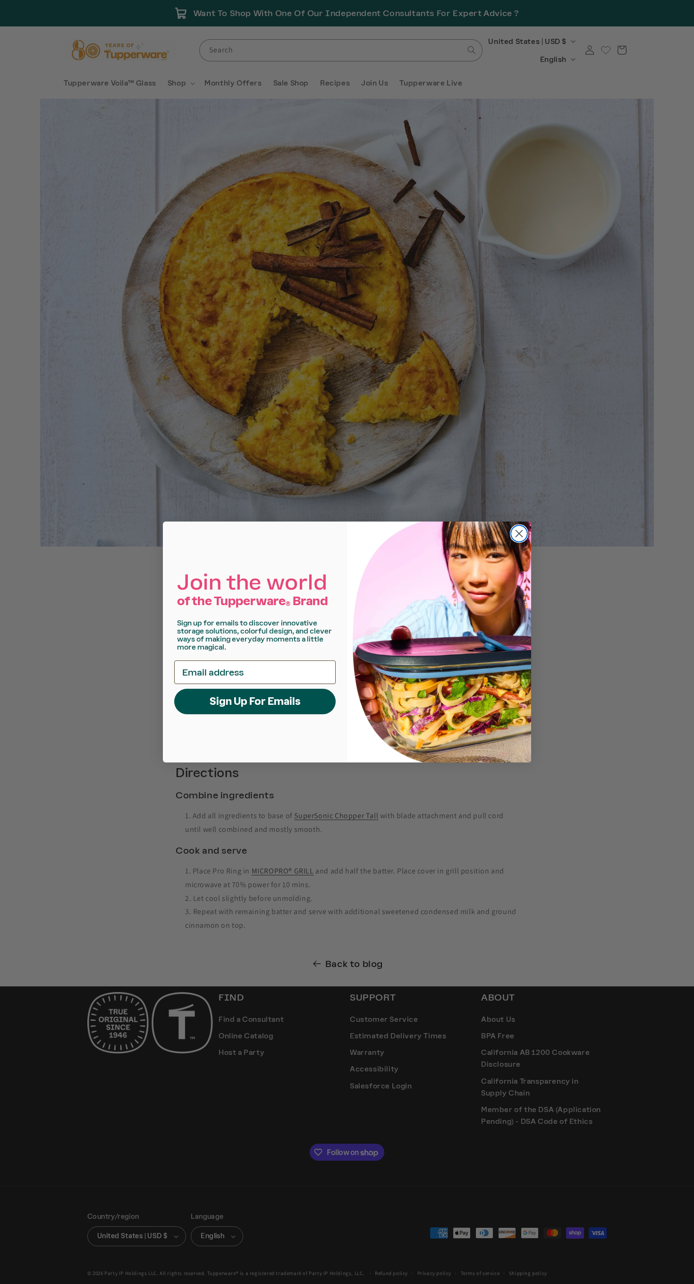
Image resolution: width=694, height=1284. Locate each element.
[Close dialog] (519, 533)
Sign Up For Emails (255, 701)
